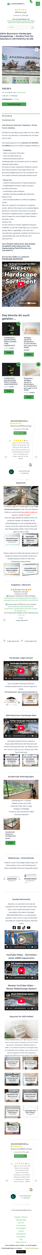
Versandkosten (21, 92)
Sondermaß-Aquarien (14, 21)
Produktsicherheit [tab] (8, 120)
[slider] (20, 947)
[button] (36, 49)
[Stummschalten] (33, 678)
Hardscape (30, 22)
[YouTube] (28, 927)
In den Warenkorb (14, 104)
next (37, 64)
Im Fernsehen (21, 1225)
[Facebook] (14, 927)
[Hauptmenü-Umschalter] (38, 4)
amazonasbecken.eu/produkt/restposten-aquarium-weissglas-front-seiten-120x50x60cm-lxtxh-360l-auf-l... (21, 600)
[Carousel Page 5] (27, 80)
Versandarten (21, 1236)
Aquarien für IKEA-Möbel (16, 22)
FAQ (21, 1239)
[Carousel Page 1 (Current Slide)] (15, 80)
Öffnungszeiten (21, 1220)
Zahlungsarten (21, 1234)
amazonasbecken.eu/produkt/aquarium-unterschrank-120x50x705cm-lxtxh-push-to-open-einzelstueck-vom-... (21, 609)
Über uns (21, 1222)
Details (8, 352)
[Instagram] (19, 927)
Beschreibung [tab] (7, 116)
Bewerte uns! (18, 433)
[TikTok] (24, 927)
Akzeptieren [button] (21, 1251)
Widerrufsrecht (21, 1242)
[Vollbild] (36, 678)
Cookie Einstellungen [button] (32, 1248)
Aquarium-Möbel (29, 21)
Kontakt (21, 1231)
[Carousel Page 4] (24, 80)
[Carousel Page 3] (21, 80)
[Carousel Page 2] (18, 80)
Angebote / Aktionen (21, 1217)
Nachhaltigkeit (21, 1228)
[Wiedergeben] (6, 678)
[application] (21, 670)
